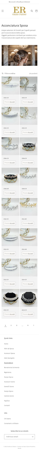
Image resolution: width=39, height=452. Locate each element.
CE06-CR (6, 158)
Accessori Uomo (9, 382)
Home (6, 344)
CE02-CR (6, 97)
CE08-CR (24, 158)
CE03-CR (24, 97)
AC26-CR (24, 310)
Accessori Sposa (9, 353)
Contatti (7, 405)
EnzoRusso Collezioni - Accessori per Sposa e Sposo (18, 446)
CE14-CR (24, 279)
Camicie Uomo (9, 396)
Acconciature (8, 363)
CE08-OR (6, 188)
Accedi (12, 102)
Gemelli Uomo (9, 386)
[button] (2, 11)
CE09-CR (24, 188)
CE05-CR (24, 128)
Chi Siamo (7, 419)
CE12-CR (6, 249)
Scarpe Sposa (8, 377)
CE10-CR (6, 219)
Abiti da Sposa (9, 349)
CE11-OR (24, 219)
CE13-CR (6, 279)
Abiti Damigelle (9, 358)
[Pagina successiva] (33, 325)
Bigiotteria (7, 372)
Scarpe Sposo (8, 391)
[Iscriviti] (32, 436)
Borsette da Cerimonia (11, 367)
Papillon (7, 401)
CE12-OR (24, 249)
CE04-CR (6, 128)
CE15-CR (6, 310)
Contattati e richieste (11, 423)
